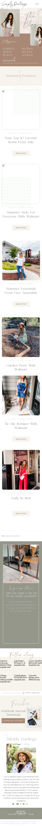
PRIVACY (25, 823)
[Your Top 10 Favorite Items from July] (21, 110)
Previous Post (11, 536)
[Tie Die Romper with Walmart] (21, 395)
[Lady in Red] (21, 470)
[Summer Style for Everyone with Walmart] (21, 184)
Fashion (12, 133)
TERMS (33, 823)
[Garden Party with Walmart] (21, 337)
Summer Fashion (26, 133)
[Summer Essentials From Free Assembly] (21, 260)
